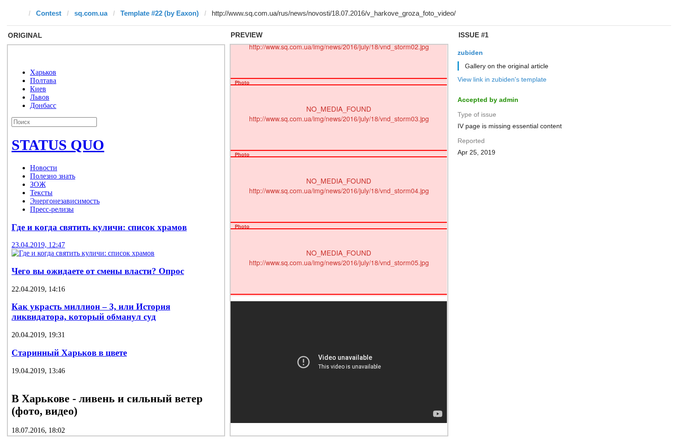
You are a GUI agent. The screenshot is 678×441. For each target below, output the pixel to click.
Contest (48, 13)
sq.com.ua (90, 13)
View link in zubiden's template (502, 79)
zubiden (470, 52)
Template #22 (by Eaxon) (159, 13)
